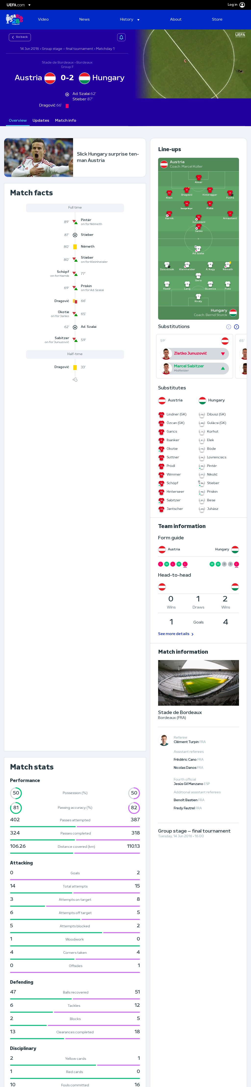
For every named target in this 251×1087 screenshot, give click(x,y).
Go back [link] (22, 37)
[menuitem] (52, 19)
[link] (43, 19)
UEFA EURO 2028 (14, 19)
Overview (18, 120)
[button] (130, 19)
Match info (65, 120)
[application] (189, 63)
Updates (41, 120)
